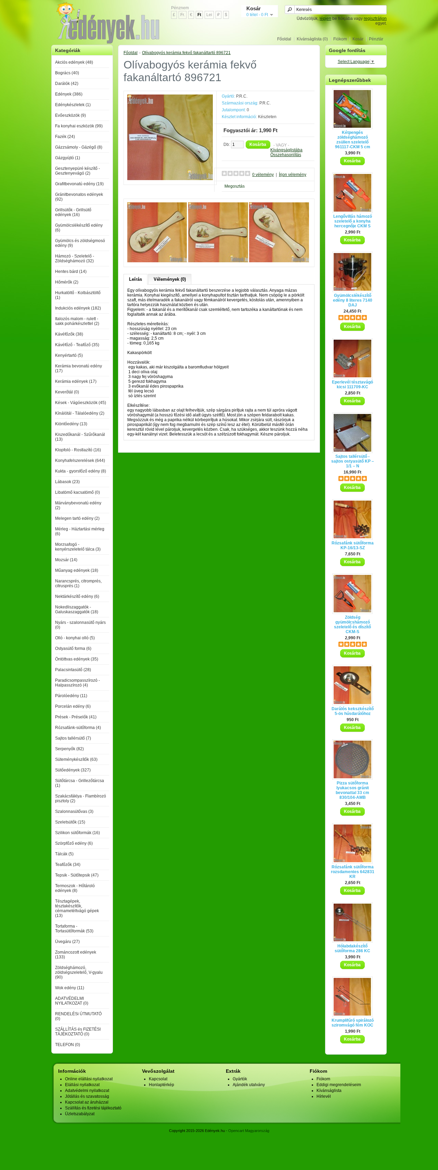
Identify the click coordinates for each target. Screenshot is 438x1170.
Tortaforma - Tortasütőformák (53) (74, 928)
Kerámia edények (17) (75, 381)
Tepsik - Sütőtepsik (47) (77, 875)
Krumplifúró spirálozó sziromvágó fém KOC (353, 1023)
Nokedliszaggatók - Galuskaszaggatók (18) (76, 609)
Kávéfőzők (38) (69, 334)
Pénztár (376, 39)
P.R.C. (241, 96)
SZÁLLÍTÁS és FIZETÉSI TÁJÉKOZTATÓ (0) (78, 1031)
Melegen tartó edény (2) (77, 518)
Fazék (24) (65, 136)
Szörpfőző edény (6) (74, 843)
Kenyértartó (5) (69, 355)
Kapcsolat (158, 1079)
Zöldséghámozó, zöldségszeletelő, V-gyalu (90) (79, 972)
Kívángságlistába (286, 150)
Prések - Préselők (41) (75, 717)
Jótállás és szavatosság (87, 1096)
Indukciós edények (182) (78, 308)
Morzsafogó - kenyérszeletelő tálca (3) (78, 547)
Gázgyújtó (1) (67, 157)
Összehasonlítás (285, 154)
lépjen (325, 18)
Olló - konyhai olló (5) (75, 638)
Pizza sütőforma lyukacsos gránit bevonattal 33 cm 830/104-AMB (352, 790)
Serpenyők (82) (69, 748)
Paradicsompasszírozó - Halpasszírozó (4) (77, 683)
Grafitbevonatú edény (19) (79, 183)
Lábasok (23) (67, 481)
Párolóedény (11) (71, 695)
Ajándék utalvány (249, 1084)
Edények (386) (68, 94)
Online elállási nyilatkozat (89, 1079)
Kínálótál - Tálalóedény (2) (79, 413)
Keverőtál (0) (67, 392)
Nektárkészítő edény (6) (77, 596)
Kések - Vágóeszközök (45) (80, 402)
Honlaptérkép (161, 1084)
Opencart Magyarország (248, 1131)
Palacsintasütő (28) (73, 669)
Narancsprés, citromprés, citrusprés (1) (78, 583)
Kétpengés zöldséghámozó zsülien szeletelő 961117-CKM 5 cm (352, 139)
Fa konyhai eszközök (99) (79, 126)
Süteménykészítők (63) (76, 759)
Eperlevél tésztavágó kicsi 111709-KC (352, 384)
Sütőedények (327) (73, 770)
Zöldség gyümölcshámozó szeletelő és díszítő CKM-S (352, 624)
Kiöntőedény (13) (71, 424)
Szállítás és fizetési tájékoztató (93, 1108)
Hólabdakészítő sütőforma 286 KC (352, 948)
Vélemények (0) (170, 279)
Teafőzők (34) (67, 864)
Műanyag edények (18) (76, 570)
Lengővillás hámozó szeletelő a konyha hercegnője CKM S (352, 221)
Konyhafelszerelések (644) (80, 460)
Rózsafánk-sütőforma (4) (78, 727)
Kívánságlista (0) (312, 39)
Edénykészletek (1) (73, 104)
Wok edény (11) (69, 987)
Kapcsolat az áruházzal (86, 1102)
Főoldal (284, 39)
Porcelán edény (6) (73, 706)
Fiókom (340, 39)
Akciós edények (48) (74, 62)
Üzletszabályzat (79, 1113)
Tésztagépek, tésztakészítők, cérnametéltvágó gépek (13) (77, 908)
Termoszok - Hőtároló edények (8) (75, 888)
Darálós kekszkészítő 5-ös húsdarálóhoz (353, 711)
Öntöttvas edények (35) (76, 659)
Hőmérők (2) (66, 282)
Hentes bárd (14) (71, 271)
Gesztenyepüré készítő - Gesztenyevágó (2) (77, 171)
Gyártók (240, 1079)
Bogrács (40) (67, 73)
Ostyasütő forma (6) (73, 648)
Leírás (135, 279)
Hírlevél (324, 1096)
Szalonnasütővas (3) (74, 811)
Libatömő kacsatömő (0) (77, 492)
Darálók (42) (66, 83)
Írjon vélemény (292, 174)
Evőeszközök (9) (70, 115)
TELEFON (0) (67, 1044)
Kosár (357, 39)
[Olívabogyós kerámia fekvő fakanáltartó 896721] (170, 178)
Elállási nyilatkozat (82, 1084)
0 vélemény (263, 174)
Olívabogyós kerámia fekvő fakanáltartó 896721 (186, 52)
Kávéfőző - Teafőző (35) (77, 344)
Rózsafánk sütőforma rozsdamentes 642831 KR (352, 872)
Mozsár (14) (66, 559)
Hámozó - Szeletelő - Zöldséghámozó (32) (74, 258)
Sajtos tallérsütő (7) (73, 738)
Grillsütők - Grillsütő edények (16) (73, 212)
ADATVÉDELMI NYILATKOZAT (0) (71, 1001)
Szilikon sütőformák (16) (77, 832)
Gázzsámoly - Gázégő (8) (78, 147)
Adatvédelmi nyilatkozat (87, 1090)
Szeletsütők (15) (70, 822)
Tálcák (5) (64, 854)
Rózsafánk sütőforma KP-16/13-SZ (353, 545)
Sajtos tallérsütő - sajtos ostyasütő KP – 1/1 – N (352, 461)
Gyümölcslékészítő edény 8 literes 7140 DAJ (352, 300)
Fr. (182, 14)
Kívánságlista (329, 1090)
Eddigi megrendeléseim (339, 1084)
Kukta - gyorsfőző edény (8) (80, 471)
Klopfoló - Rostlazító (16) (78, 450)
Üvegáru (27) (67, 941)
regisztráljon (375, 18)
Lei (209, 14)
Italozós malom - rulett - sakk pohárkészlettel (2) (77, 321)
